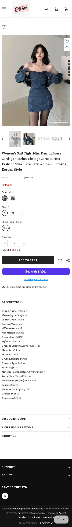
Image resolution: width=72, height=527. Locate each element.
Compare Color (59, 120)
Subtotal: (6, 250)
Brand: (5, 177)
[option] (36, 80)
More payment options (36, 279)
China (5, 228)
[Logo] (21, 8)
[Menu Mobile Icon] (4, 9)
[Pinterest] (5, 496)
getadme (28, 177)
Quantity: (7, 237)
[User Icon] (56, 9)
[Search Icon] (46, 8)
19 (8, 287)
